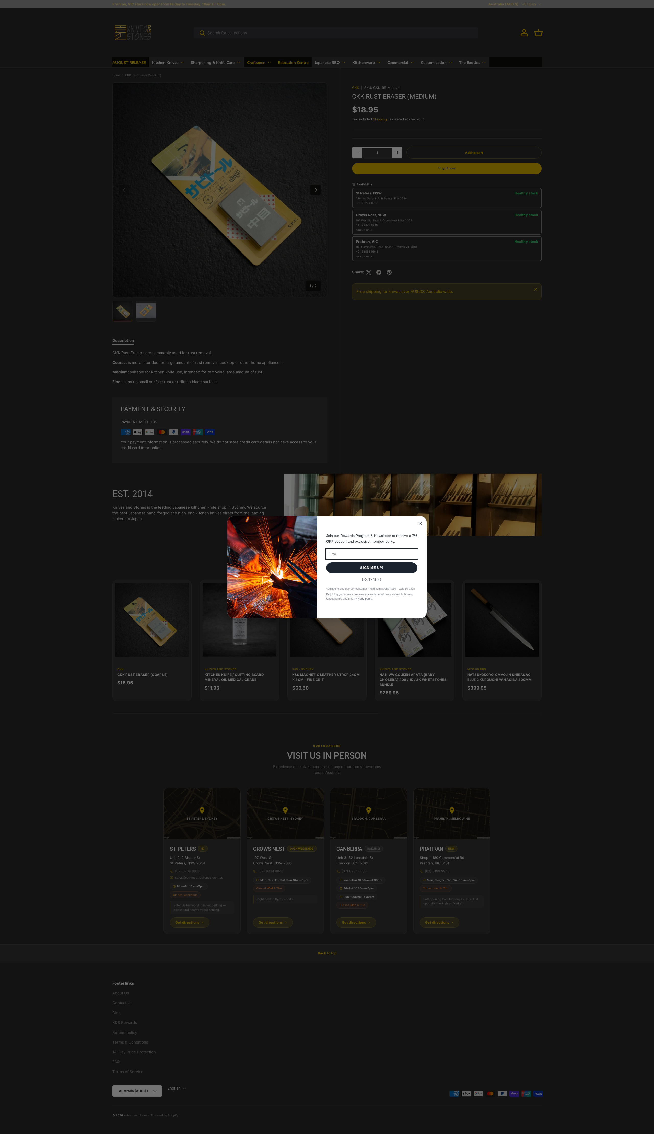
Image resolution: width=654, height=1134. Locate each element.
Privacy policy (363, 598)
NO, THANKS (372, 579)
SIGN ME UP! (371, 568)
